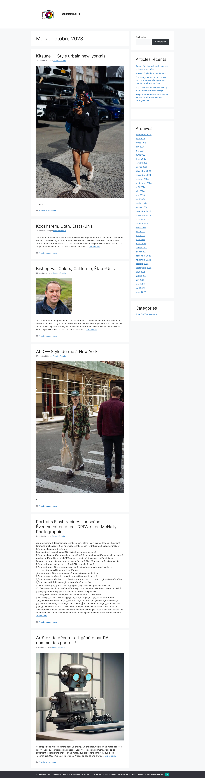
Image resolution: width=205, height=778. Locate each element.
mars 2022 (141, 292)
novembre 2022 (143, 260)
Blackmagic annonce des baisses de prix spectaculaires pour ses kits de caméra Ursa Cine (151, 80)
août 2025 (140, 139)
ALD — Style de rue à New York (67, 351)
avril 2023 (140, 239)
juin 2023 (140, 231)
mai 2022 (140, 284)
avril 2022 (140, 288)
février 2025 (141, 163)
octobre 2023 (142, 219)
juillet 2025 (141, 143)
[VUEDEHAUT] (48, 14)
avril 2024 (140, 199)
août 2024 (141, 187)
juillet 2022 (141, 276)
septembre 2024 (144, 183)
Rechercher (141, 37)
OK (167, 774)
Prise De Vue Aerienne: (48, 210)
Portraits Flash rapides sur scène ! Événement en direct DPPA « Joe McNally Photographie (76, 526)
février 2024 (141, 203)
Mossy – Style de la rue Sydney (151, 73)
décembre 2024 (143, 171)
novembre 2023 (143, 215)
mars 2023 (141, 243)
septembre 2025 (143, 134)
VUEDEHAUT (71, 14)
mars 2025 (141, 159)
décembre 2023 (143, 211)
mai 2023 (140, 235)
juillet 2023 (141, 227)
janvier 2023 (142, 252)
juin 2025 (140, 147)
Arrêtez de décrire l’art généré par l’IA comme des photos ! (72, 640)
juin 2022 (140, 280)
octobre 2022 (142, 264)
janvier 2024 (142, 207)
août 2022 (140, 272)
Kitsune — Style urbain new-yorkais (70, 55)
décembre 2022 (143, 256)
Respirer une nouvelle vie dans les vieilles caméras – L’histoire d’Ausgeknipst (152, 97)
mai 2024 (140, 195)
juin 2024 (140, 191)
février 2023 (141, 248)
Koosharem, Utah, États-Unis (64, 226)
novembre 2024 (143, 175)
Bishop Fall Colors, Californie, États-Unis (75, 268)
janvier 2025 (141, 167)
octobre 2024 (142, 179)
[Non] (202, 774)
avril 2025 (140, 155)
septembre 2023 (144, 223)
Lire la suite (94, 246)
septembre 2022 (143, 268)
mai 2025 (140, 151)
